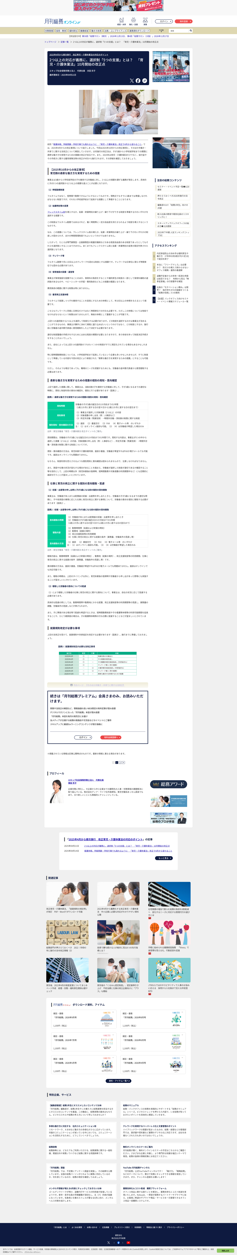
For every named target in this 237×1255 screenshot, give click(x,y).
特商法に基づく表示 (154, 1227)
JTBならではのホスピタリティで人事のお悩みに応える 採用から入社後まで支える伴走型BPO (168, 988)
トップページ (50, 41)
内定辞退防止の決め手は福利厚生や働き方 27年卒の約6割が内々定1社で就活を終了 (173, 256)
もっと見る (163, 858)
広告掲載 (105, 1227)
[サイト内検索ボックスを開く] (191, 31)
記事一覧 (65, 41)
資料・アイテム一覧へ (119, 1080)
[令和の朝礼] (171, 167)
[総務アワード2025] (168, 789)
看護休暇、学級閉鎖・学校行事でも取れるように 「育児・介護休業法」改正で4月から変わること (128, 850)
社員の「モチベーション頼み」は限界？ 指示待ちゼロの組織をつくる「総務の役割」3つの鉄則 (172, 290)
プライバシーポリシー (175, 1227)
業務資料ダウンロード (139, 30)
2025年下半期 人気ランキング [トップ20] (173, 233)
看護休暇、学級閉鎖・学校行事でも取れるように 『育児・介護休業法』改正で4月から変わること (97, 144)
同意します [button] (225, 1250)
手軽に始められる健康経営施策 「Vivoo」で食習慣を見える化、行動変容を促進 (168, 949)
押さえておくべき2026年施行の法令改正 (173, 197)
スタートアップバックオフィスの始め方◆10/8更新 (173, 224)
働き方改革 (96, 30)
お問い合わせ (92, 1227)
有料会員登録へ (111, 737)
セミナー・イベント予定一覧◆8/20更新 (173, 188)
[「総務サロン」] (168, 806)
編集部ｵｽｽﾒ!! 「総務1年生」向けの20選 (173, 206)
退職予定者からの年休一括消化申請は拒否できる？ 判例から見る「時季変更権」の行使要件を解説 (173, 278)
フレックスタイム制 (56, 211)
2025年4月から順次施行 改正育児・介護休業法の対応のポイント (78, 54)
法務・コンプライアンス (115, 30)
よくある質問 (77, 1227)
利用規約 (138, 1227)
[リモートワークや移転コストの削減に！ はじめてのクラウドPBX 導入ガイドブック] (118, 10)
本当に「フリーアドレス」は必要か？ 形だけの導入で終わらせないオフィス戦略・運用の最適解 (172, 267)
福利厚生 (73, 30)
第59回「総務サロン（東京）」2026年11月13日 (103, 36)
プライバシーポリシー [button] (32, 1252)
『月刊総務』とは (60, 1227)
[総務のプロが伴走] (168, 822)
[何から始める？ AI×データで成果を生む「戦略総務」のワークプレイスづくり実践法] (171, 81)
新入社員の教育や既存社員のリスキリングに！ (173, 215)
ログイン (164, 21)
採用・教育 (61, 30)
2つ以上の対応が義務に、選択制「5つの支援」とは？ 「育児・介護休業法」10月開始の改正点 (127, 845)
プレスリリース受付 (122, 1227)
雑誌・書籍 (65, 1019)
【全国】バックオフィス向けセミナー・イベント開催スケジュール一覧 (172, 300)
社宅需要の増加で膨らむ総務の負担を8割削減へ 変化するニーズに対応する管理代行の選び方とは (169, 912)
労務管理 (49, 30)
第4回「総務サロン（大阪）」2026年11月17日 (148, 36)
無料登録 (184, 21)
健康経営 (84, 30)
